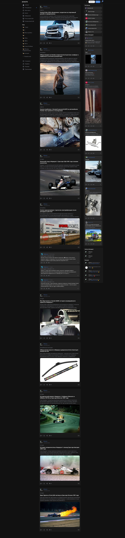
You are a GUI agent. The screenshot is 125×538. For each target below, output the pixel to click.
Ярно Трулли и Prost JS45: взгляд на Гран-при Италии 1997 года (59, 495)
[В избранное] (44, 43)
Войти (97, 1)
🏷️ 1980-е (25, 41)
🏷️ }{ (24, 30)
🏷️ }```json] (25, 27)
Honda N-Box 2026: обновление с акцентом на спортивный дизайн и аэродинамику (58, 13)
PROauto (45, 6)
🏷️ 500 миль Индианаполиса (27, 49)
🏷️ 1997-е (25, 43)
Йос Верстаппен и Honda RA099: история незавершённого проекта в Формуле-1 (58, 301)
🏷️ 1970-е (25, 38)
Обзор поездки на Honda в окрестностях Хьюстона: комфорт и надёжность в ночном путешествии (59, 55)
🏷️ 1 (24, 35)
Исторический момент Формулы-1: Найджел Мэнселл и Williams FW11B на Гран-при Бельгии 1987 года (57, 397)
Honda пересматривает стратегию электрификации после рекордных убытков (58, 210)
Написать (92, 1)
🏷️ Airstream (26, 53)
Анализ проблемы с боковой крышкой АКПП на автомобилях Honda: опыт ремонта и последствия (59, 109)
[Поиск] (87, 2)
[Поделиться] (47, 43)
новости (42, 10)
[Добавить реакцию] (79, 43)
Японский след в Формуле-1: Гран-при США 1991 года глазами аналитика (59, 162)
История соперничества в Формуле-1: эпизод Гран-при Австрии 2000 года (59, 448)
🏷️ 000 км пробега (27, 32)
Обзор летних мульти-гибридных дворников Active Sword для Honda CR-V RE (59, 350)
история (42, 159)
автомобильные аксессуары (46, 347)
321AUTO (25, 2)
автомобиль (42, 52)
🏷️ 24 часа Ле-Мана (28, 46)
